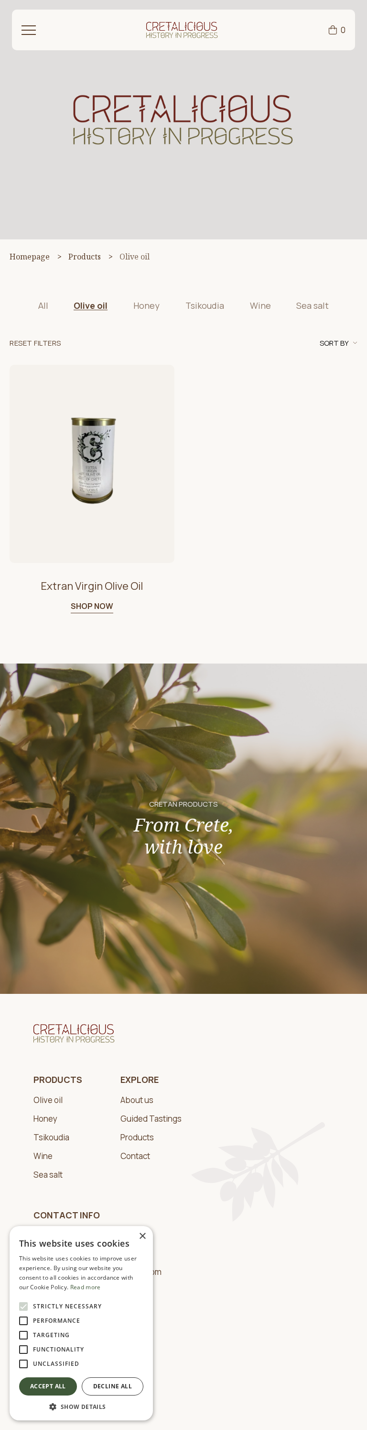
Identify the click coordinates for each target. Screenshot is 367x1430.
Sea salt (312, 305)
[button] (81, 1406)
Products (84, 256)
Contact (135, 1156)
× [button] (142, 1236)
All (43, 305)
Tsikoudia (204, 305)
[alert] (81, 1323)
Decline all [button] (112, 1386)
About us (136, 1100)
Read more (85, 1287)
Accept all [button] (48, 1386)
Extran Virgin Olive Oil (92, 586)
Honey (146, 305)
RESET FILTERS (35, 343)
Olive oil (91, 305)
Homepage (30, 256)
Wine (260, 305)
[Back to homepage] (182, 30)
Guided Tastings (151, 1119)
